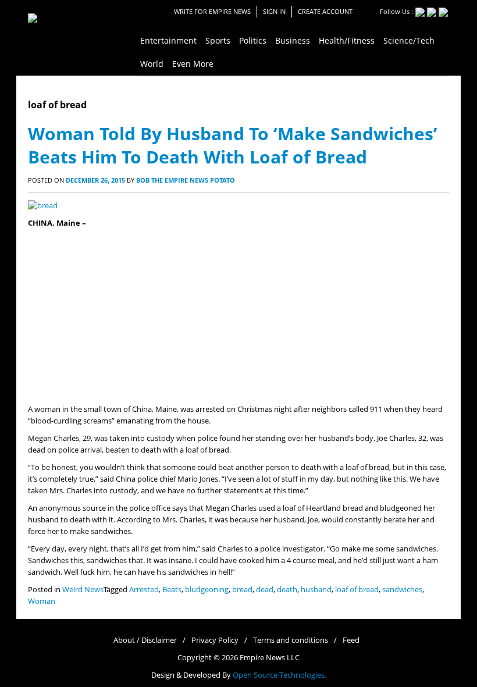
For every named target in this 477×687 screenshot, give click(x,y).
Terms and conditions (290, 640)
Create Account (325, 11)
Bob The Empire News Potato (185, 180)
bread (242, 590)
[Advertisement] (238, 316)
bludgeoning (207, 590)
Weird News (83, 590)
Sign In (274, 11)
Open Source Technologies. (279, 675)
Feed (351, 640)
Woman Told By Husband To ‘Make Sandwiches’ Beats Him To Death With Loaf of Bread (232, 145)
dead (264, 590)
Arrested (144, 590)
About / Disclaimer (145, 640)
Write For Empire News (212, 11)
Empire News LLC (270, 658)
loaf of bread (357, 590)
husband (316, 590)
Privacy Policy (214, 640)
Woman (41, 601)
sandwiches (402, 590)
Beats (171, 590)
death (287, 590)
